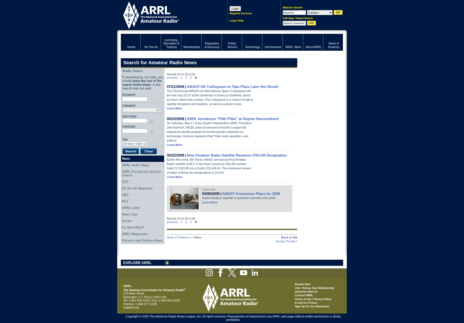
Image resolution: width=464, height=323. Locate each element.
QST (125, 182)
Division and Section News (142, 240)
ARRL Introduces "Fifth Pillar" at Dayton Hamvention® (233, 119)
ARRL (168, 14)
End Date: (129, 126)
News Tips (130, 214)
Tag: (125, 139)
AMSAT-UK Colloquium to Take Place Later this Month (232, 87)
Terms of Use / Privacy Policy (313, 299)
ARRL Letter (131, 208)
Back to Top (289, 237)
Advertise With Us (306, 291)
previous (172, 77)
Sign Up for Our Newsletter (312, 306)
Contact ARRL (304, 295)
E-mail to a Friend (306, 302)
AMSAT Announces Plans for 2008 (251, 194)
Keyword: (129, 94)
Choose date (152, 121)
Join (297, 288)
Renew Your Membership (318, 288)
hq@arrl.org (131, 307)
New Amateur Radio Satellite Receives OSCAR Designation (237, 155)
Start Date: (129, 116)
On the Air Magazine (137, 188)
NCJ (125, 201)
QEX (125, 195)
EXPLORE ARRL (137, 263)
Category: (129, 105)
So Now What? (133, 227)
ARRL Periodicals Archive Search (141, 173)
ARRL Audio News (135, 165)
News (126, 158)
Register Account (241, 13)
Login (235, 8)
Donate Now (303, 284)
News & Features (178, 237)
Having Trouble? (286, 241)
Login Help (237, 20)
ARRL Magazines (134, 234)
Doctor (127, 221)
